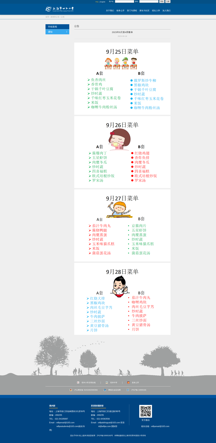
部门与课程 (132, 10)
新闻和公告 (55, 17)
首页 (47, 17)
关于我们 (110, 10)
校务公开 (120, 10)
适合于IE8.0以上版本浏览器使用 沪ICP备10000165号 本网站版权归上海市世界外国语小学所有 (108, 436)
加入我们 (166, 10)
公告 (62, 17)
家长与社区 (145, 10)
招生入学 (156, 10)
